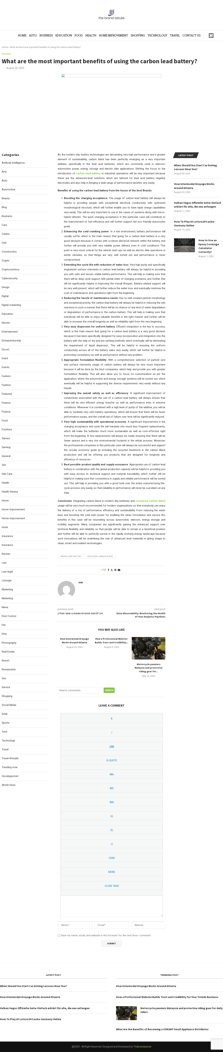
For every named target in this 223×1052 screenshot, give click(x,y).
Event (5, 358)
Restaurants (9, 669)
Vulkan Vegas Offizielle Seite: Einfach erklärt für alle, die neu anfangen (197, 204)
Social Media (9, 705)
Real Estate (8, 651)
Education (63, 35)
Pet (4, 625)
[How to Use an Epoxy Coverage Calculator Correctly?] (184, 245)
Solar (5, 713)
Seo (4, 678)
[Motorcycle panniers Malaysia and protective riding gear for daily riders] (148, 648)
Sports (5, 722)
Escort (5, 349)
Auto (33, 35)
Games (6, 438)
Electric (6, 322)
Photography (9, 642)
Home (22, 35)
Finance (6, 402)
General (6, 456)
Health (90, 35)
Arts (4, 171)
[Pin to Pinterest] (115, 570)
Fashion (6, 376)
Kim (81, 582)
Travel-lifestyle (10, 758)
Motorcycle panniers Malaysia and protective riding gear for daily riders (181, 1010)
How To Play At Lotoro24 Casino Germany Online (194, 223)
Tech (4, 731)
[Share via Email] (119, 570)
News (5, 607)
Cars (4, 225)
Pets (4, 633)
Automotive (8, 189)
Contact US (192, 35)
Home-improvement (13, 518)
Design (5, 287)
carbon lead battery (71, 556)
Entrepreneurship (11, 340)
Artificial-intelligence (13, 162)
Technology (157, 35)
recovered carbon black (100, 556)
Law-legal (7, 571)
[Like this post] (104, 570)
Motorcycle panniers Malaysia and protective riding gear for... (149, 668)
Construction (9, 251)
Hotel (5, 527)
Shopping (138, 35)
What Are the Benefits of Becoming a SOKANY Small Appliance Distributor (162, 1029)
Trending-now (9, 767)
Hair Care (7, 473)
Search (109, 690)
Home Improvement (113, 35)
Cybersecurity (9, 278)
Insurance (7, 536)
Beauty (6, 198)
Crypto (5, 260)
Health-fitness (10, 491)
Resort (5, 660)
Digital (5, 296)
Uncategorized (10, 776)
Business (46, 35)
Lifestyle (6, 580)
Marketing (7, 589)
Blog (4, 207)
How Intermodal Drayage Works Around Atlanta (194, 185)
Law (4, 562)
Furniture (7, 429)
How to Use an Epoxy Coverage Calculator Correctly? (208, 246)
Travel (175, 35)
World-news (9, 785)
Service (6, 687)
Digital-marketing (11, 305)
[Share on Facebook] (108, 570)
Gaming (6, 447)
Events (5, 367)
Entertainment (10, 331)
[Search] (211, 35)
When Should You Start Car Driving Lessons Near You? (195, 167)
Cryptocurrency (10, 269)
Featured (7, 393)
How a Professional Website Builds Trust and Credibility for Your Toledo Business (167, 997)
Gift (4, 465)
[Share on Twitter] (111, 570)
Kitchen (6, 553)
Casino (6, 233)
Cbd (4, 242)
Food (79, 35)
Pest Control (9, 616)
